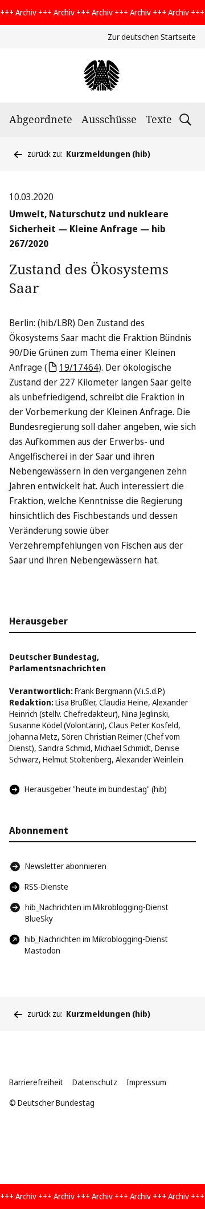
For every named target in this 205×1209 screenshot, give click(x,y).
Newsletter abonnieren (65, 866)
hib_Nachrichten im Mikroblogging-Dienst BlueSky (97, 913)
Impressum (146, 1082)
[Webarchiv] (102, 75)
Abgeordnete (40, 119)
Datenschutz (94, 1082)
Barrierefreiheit (36, 1082)
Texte (159, 119)
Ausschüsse (109, 119)
